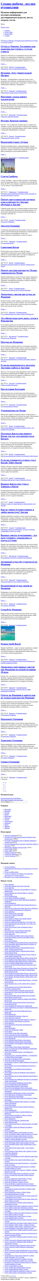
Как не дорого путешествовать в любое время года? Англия (17, 510)
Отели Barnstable (10, 1038)
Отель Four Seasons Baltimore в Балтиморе (18, 1083)
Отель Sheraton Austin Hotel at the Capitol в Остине (21, 1151)
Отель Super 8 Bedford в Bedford (15, 898)
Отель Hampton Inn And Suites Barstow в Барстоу (20, 1019)
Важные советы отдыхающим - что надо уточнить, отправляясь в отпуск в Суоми (19, 538)
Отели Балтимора (10, 1105)
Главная (7, 30)
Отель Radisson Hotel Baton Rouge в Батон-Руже (20, 959)
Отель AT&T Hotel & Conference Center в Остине (20, 1271)
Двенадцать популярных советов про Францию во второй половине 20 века (18, 669)
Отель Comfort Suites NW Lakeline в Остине (19, 1259)
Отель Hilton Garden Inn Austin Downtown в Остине (21, 1213)
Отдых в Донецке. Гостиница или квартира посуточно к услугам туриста (18, 49)
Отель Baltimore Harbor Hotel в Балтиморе (18, 1042)
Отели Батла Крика (11, 941)
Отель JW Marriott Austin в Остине (16, 1180)
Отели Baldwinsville (11, 1122)
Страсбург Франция (11, 609)
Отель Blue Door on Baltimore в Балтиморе (18, 1095)
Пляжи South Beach (11, 644)
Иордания (12, 115)
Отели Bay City (9, 925)
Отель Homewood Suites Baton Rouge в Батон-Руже (21, 973)
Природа (12, 659)
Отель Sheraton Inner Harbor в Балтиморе (18, 1040)
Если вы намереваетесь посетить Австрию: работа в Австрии (18, 366)
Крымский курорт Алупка (14, 142)
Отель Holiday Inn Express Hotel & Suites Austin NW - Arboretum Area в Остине (21, 1196)
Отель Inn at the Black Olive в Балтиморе (17, 1059)
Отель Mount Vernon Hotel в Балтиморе (17, 1047)
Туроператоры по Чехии (13, 410)
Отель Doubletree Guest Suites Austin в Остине (19, 1228)
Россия (11, 67)
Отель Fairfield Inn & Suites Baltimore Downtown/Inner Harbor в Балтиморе (16, 1085)
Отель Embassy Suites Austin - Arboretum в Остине (20, 1226)
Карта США (8, 34)
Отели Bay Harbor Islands (13, 920)
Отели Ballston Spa (11, 1110)
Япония (7, 828)
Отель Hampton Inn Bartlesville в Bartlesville (18, 1006)
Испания (12, 91)
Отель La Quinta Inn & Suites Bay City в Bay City (20, 922)
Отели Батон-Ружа (11, 1004)
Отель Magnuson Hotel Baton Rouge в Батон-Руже (20, 961)
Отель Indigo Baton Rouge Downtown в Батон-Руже (21, 968)
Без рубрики (13, 157)
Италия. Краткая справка (14, 120)
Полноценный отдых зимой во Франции (18, 930)
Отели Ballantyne (10, 1119)
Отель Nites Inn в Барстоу (13, 1018)
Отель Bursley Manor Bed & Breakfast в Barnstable (20, 1036)
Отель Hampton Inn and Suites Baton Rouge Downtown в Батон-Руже (18, 988)
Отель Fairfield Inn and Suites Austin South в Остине (21, 1223)
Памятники (12, 192)
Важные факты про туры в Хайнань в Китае (15, 485)
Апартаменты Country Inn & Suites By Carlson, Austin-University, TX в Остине (19, 1256)
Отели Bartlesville (10, 1014)
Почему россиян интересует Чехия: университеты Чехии (19, 271)
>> (5, 791)
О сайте (7, 35)
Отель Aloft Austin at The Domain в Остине (18, 1272)
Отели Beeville (9, 888)
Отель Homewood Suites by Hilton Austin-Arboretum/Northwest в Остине (18, 1193)
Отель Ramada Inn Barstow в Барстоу (16, 1016)
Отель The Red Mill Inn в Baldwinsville (17, 1120)
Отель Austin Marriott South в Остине (16, 1269)
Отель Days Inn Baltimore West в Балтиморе (18, 1088)
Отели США (9, 32)
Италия (11, 136)
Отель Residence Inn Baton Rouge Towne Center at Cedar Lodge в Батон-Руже (20, 955)
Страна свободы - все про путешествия (18, 5)
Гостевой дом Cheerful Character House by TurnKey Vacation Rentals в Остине (21, 1263)
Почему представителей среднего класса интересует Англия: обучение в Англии (18, 202)
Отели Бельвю (9, 884)
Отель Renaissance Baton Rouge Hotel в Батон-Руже (21, 958)
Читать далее (5, 27)
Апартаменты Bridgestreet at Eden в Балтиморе (19, 1093)
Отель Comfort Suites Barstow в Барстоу (17, 1021)
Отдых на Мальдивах (11, 872)
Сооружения (9, 821)
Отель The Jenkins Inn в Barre (14, 1030)
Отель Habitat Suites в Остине (14, 1218)
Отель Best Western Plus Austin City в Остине (19, 1261)
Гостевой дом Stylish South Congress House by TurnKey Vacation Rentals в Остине (19, 1138)
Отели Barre (8, 1031)
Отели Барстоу (9, 1023)
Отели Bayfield (9, 917)
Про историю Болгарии (13, 389)
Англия (11, 220)
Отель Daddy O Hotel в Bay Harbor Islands (18, 918)
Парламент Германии (12, 719)
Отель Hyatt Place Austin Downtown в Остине (19, 1184)
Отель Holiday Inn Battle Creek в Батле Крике (19, 936)
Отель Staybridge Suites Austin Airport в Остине (19, 1143)
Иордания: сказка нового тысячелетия (14, 98)
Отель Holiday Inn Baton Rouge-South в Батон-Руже (21, 975)
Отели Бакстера (10, 934)
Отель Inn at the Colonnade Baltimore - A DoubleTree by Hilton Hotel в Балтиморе (21, 1056)
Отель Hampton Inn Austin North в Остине (18, 1216)
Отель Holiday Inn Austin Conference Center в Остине (21, 1206)
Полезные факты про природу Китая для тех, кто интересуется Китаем (17, 436)
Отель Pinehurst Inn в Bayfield (14, 913)
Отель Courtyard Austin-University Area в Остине (20, 1245)
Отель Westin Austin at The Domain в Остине (19, 1132)
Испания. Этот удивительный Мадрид (17, 877)
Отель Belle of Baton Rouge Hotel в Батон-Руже (20, 1002)
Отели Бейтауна (10, 912)
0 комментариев (20, 67)
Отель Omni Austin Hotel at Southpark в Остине (19, 1173)
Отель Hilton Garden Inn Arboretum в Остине (19, 1207)
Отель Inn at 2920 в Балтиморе (14, 1060)
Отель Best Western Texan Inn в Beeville (17, 886)
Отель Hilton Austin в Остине (14, 1214)
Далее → (3, 64)
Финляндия (12, 336)
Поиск (3, 802)
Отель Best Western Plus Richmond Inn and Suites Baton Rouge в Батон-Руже (20, 996)
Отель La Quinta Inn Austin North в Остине (18, 1178)
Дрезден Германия (10, 226)
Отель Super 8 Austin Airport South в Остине (19, 1136)
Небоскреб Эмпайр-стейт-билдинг (12, 800)
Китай (11, 263)
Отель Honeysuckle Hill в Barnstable (16, 1033)
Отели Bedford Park (11, 896)
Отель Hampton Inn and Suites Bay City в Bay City (20, 924)
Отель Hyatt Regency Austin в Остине (16, 1182)
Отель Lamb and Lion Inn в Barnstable (16, 1035)
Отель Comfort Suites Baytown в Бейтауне (18, 910)
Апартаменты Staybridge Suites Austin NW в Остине (21, 1141)
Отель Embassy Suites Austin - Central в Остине (19, 1225)
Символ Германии (10, 762)
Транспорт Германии (11, 740)
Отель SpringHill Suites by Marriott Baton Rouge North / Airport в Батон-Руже (19, 948)
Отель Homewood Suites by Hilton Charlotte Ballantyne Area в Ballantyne (18, 1116)
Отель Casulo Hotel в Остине (14, 1266)
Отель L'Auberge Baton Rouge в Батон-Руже (19, 963)
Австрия (11, 383)
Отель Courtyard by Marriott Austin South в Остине (20, 1240)
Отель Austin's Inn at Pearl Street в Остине (18, 1267)
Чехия (11, 288)
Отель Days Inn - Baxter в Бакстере (16, 932)
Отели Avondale (10, 1131)
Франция (12, 312)
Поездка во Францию (12, 342)
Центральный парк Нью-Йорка (11, 798)
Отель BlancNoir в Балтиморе (14, 1096)
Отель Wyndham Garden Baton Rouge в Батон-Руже (21, 942)
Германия (12, 241)
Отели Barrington (10, 1028)
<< (5, 782)
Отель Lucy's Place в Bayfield (14, 915)
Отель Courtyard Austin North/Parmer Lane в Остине (21, 1250)
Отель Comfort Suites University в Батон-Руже (19, 990)
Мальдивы (8, 816)
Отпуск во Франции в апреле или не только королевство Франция (18, 696)
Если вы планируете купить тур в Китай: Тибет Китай (18, 461)
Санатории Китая (10, 247)
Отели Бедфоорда (10, 903)
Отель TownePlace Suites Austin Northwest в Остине (21, 1134)
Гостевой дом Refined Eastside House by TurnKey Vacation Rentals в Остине (20, 1167)
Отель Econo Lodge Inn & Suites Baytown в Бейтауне (21, 908)
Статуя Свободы (9, 176)
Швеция (7, 826)
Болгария (12, 405)
